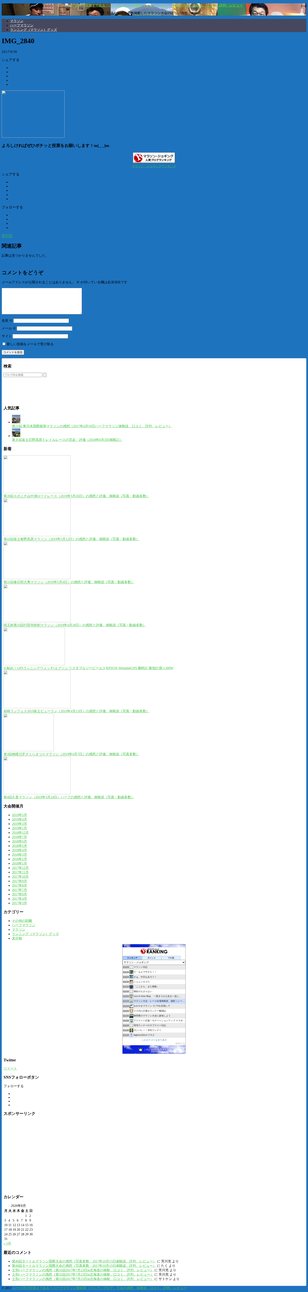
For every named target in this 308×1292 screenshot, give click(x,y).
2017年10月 (20, 876)
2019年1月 (19, 828)
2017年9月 (19, 881)
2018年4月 (19, 850)
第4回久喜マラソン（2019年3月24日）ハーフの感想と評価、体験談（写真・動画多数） (69, 797)
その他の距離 (22, 920)
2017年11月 (20, 872)
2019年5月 (19, 815)
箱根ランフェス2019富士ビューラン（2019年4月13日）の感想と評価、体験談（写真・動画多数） (76, 711)
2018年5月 (19, 846)
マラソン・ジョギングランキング (154, 166)
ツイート (10, 1068)
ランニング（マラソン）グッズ (33, 29)
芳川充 (7, 236)
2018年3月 (19, 854)
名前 (7, 320)
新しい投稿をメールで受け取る (30, 344)
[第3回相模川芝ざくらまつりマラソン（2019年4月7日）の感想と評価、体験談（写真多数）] (29, 750)
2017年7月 (19, 890)
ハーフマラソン (22, 25)
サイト (7, 336)
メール (9, 328)
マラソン (16, 21)
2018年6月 (19, 841)
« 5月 (7, 1243)
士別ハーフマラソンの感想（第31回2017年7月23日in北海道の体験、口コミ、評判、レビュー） (83, 1270)
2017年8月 (19, 885)
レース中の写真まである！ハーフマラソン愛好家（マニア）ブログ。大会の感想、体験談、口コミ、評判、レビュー (100, 1288)
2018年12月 (20, 832)
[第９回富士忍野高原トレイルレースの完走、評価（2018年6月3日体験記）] (16, 436)
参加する (180, 1043)
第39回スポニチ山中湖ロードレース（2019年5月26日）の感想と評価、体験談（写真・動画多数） (76, 496)
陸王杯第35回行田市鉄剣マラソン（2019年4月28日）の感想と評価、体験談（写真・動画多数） (75, 625)
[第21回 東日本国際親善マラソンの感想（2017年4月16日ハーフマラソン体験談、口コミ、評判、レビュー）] (16, 422)
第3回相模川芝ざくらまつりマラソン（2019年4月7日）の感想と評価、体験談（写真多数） (71, 754)
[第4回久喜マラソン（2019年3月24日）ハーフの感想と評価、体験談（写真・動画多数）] (37, 793)
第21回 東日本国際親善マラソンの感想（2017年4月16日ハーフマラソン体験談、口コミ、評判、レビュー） (92, 426)
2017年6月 (19, 894)
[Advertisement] (53, 394)
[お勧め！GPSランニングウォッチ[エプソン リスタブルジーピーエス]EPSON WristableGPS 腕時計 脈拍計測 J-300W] (34, 664)
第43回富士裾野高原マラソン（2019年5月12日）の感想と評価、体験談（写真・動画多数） (71, 539)
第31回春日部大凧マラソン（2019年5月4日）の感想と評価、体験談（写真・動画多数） (69, 582)
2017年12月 (20, 868)
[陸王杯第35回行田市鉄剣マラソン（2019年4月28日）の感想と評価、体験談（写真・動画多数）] (37, 621)
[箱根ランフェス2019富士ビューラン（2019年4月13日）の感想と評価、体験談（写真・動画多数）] (37, 707)
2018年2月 (19, 859)
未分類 (17, 938)
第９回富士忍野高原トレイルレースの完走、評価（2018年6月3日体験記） (67, 440)
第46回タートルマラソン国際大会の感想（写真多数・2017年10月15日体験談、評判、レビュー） (84, 1261)
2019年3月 (19, 824)
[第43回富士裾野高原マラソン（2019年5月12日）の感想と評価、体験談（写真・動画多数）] (37, 535)
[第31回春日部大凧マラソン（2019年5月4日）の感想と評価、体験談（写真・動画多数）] (37, 578)
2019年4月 (19, 819)
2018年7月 (19, 837)
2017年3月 (19, 903)
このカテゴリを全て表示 (154, 1040)
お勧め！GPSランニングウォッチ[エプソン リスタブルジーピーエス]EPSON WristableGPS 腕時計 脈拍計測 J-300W (88, 668)
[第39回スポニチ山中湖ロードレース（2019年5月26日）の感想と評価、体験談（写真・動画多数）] (37, 492)
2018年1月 (19, 863)
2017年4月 (19, 898)
